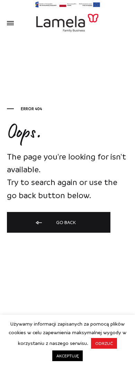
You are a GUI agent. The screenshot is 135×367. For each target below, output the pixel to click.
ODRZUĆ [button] (104, 343)
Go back (65, 222)
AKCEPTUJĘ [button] (67, 355)
